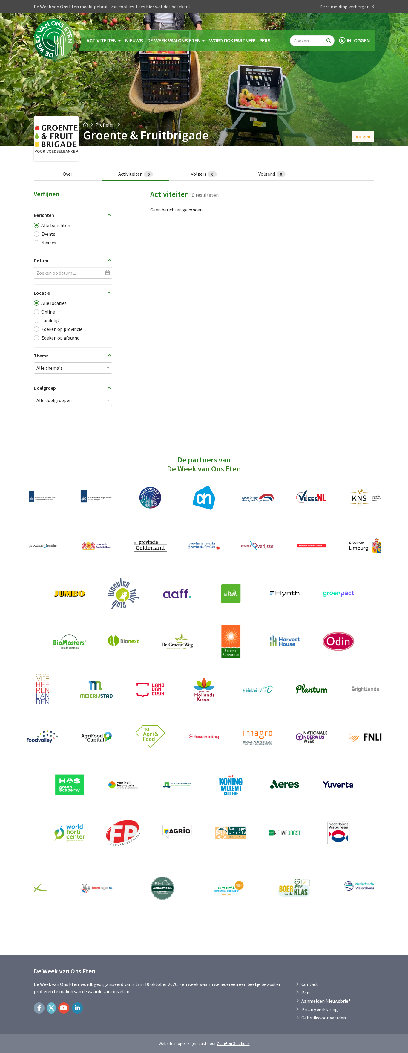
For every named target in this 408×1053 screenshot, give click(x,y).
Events (48, 234)
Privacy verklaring (319, 1009)
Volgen (363, 136)
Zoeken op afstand (60, 338)
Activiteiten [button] (102, 40)
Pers (264, 40)
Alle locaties (54, 303)
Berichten (44, 215)
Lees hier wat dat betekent (163, 7)
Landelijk (50, 320)
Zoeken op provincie (61, 329)
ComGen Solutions (233, 1043)
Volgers (202, 174)
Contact (309, 984)
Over (67, 174)
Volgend (270, 174)
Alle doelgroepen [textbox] (54, 400)
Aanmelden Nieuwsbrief (325, 1001)
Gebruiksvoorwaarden (323, 1018)
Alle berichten (55, 225)
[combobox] (73, 368)
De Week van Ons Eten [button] (174, 40)
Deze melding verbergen (344, 7)
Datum (41, 261)
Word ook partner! (232, 40)
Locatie (42, 293)
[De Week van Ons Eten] (55, 40)
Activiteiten (134, 174)
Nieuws (134, 40)
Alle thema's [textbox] (49, 368)
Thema (41, 356)
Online (48, 312)
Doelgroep (45, 388)
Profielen (105, 125)
